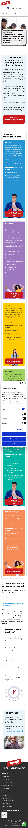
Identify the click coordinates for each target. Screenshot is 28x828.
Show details (20, 429)
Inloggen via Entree (16, 8)
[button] (24, 3)
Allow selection (14, 438)
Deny (14, 443)
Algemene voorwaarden (11, 825)
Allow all (14, 434)
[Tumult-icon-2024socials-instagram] (20, 821)
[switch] (24, 414)
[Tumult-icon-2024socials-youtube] (16, 821)
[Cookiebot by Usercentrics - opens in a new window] (20, 383)
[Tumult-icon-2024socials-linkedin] (12, 821)
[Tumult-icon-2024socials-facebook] (8, 821)
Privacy (21, 825)
